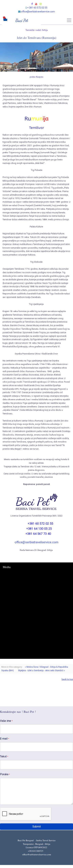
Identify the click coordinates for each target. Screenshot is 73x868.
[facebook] (32, 4)
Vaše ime (6, 720)
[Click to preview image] (36, 57)
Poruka (5, 774)
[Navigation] (69, 23)
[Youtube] (36, 4)
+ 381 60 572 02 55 (37, 7)
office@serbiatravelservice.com (38, 11)
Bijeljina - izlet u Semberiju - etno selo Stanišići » (41, 670)
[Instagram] (41, 4)
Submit (36, 826)
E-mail (4, 738)
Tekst (4, 756)
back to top (67, 679)
